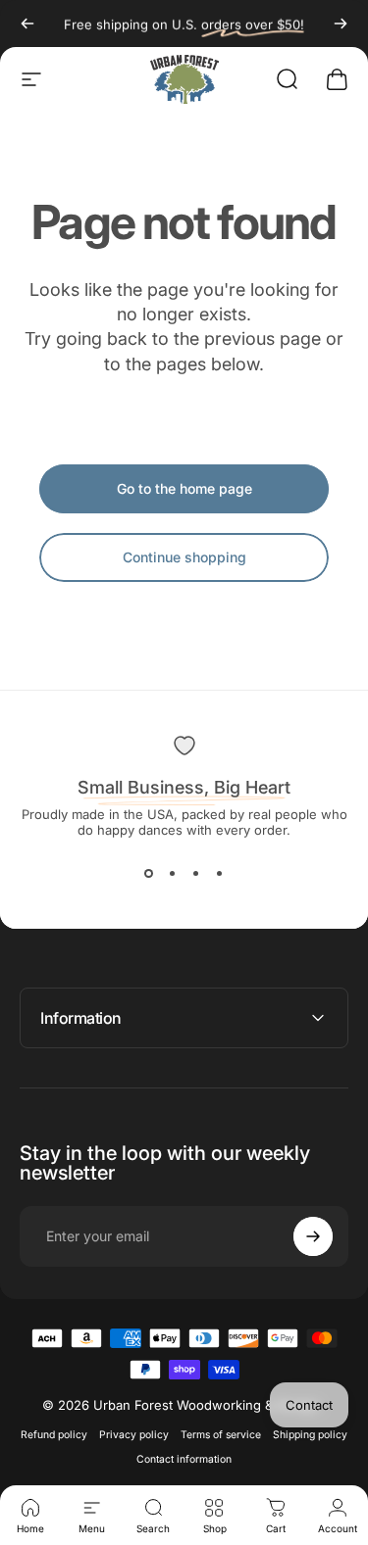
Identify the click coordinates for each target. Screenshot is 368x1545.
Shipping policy (310, 1434)
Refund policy (54, 1434)
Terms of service (221, 1434)
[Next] (340, 23)
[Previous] (27, 23)
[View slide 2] (172, 873)
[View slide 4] (220, 873)
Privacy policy (134, 1434)
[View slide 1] (149, 873)
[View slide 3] (196, 873)
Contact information (184, 1459)
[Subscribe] (313, 1236)
